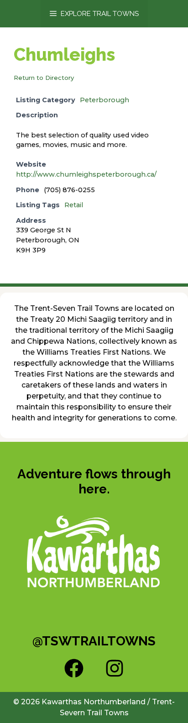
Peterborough (104, 100)
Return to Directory (44, 77)
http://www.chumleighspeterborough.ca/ (86, 174)
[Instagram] (114, 668)
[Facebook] (74, 668)
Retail (73, 205)
